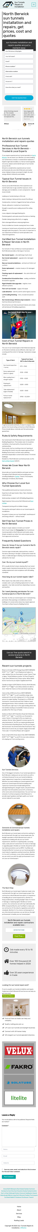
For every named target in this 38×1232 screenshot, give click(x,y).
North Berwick (20, 1195)
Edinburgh (12, 1193)
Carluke (26, 1189)
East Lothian (5, 1193)
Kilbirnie (10, 1195)
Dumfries (11, 1191)
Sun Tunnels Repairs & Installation (20, 4)
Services (19, 1213)
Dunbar (17, 476)
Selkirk (12, 1197)
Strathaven (24, 1197)
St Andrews (17, 1197)
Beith (9, 1189)
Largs (14, 1195)
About (19, 1210)
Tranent (31, 1197)
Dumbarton (4, 1191)
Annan (5, 1189)
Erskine (17, 1193)
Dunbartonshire (32, 1191)
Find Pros (18, 936)
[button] (35, 115)
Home (19, 1206)
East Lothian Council (8, 461)
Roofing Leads (19, 1220)
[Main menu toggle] (34, 5)
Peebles (27, 1195)
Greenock (22, 1193)
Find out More (8, 996)
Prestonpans (34, 1195)
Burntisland (20, 1189)
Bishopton (14, 1189)
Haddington (29, 1193)
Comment (5, 1125)
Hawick (35, 1193)
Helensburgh (4, 1195)
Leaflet (16, 633)
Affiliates (23, 1228)
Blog (19, 1217)
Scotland (7, 1197)
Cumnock (32, 1189)
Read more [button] (9, 119)
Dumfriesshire (18, 1191)
